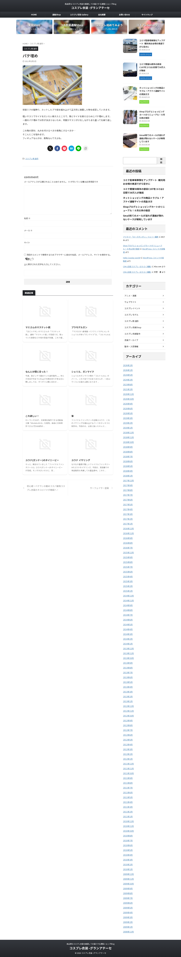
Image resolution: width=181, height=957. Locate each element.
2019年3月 (128, 418)
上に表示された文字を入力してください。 (43, 264)
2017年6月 (128, 499)
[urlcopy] (85, 148)
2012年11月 (128, 711)
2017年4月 (128, 509)
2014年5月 (128, 624)
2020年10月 (128, 399)
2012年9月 (128, 720)
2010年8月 (128, 835)
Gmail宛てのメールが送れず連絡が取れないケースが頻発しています (152, 138)
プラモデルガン (79, 327)
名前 (27, 218)
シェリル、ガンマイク (82, 371)
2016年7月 (128, 547)
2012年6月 (128, 735)
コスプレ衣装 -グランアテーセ (90, 8)
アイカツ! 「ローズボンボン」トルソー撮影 (141, 236)
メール (28, 230)
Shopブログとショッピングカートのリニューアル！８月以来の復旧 (152, 114)
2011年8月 (128, 783)
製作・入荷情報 (131, 346)
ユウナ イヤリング (80, 460)
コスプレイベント (132, 308)
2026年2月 (128, 365)
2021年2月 (128, 389)
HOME (34, 14)
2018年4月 (128, 471)
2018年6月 (128, 461)
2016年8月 (128, 543)
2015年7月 (128, 567)
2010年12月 (128, 821)
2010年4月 (128, 855)
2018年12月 (128, 432)
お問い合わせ (124, 14)
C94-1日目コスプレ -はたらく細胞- (137, 266)
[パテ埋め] (71, 148)
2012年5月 (128, 739)
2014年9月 (128, 605)
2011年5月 (128, 797)
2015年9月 (128, 557)
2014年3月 (128, 634)
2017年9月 (128, 485)
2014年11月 (128, 600)
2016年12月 (128, 528)
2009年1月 (128, 927)
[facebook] (57, 148)
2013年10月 (128, 658)
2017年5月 (128, 504)
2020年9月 (128, 403)
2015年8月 (128, 562)
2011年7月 (128, 787)
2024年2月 (128, 379)
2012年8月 (128, 725)
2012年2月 (128, 754)
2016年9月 (128, 538)
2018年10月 (128, 442)
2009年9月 (128, 888)
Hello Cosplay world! (131, 257)
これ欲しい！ (32, 416)
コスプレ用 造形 (31, 158)
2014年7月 (128, 615)
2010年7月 (128, 840)
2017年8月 (128, 490)
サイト (27, 242)
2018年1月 (128, 475)
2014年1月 (128, 643)
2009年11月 (128, 879)
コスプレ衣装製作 (132, 333)
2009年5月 (128, 907)
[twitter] (50, 148)
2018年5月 (128, 466)
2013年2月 (128, 696)
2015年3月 (128, 581)
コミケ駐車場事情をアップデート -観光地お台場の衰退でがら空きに (152, 43)
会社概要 (101, 14)
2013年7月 (128, 672)
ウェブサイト (130, 302)
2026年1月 (128, 370)
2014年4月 (128, 629)
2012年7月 (128, 730)
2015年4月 (128, 576)
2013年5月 (128, 682)
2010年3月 (128, 859)
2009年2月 (128, 922)
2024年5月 (128, 375)
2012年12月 (128, 706)
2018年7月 (128, 456)
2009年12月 (128, 874)
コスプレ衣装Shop (132, 327)
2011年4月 (128, 802)
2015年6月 (128, 571)
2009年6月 (128, 903)
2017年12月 (128, 480)
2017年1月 (128, 523)
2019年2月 (128, 423)
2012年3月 (128, 749)
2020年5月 (128, 413)
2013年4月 (128, 687)
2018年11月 (128, 437)
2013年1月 (128, 701)
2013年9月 (128, 663)
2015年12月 (128, 552)
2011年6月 (128, 792)
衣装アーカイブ (131, 340)
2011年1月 (128, 816)
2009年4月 (128, 912)
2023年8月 (128, 384)
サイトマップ (147, 14)
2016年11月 (128, 533)
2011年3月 (128, 807)
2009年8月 (128, 893)
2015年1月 (128, 591)
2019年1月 (128, 427)
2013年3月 (128, 691)
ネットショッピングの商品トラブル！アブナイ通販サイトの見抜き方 (152, 91)
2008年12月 (128, 931)
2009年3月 (128, 917)
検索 (161, 160)
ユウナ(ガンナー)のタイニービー (42, 460)
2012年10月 (128, 715)
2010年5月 (128, 850)
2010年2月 (128, 864)
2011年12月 (128, 763)
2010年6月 (128, 845)
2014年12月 (128, 595)
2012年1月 (128, 759)
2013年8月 (128, 667)
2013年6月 (128, 677)
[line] (78, 148)
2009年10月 (128, 883)
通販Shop (56, 14)
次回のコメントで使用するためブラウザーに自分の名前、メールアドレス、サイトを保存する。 (69, 254)
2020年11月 (128, 394)
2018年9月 (128, 447)
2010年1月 (128, 869)
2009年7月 (128, 898)
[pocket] (64, 148)
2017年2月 (128, 519)
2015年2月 (128, 586)
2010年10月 (128, 831)
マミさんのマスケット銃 (37, 327)
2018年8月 (128, 451)
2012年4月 (128, 744)
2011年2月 (128, 811)
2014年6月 (128, 619)
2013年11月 (128, 653)
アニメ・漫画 (130, 295)
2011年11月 (128, 768)
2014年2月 (128, 639)
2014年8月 (128, 610)
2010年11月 (128, 826)
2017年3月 (128, 514)
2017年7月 (128, 495)
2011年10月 (128, 773)
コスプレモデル (131, 314)
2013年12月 (128, 648)
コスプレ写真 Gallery (79, 14)
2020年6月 (128, 408)
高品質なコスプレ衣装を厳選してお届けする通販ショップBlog (90, 944)
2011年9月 (128, 778)
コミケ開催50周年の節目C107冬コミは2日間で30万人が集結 (152, 67)
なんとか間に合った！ (36, 371)
